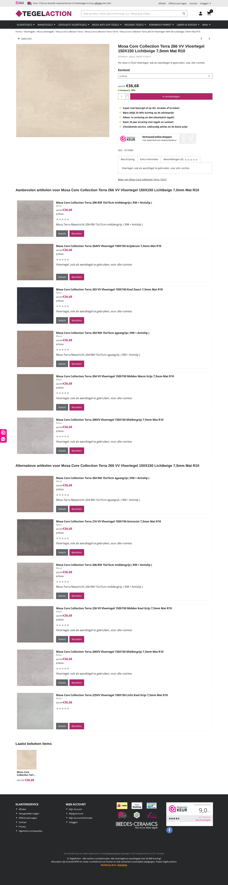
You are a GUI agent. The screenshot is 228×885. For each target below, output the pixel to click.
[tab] (127, 159)
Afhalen (162, 3)
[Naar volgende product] (209, 38)
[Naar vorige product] (201, 38)
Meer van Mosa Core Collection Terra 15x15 (142, 179)
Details (62, 233)
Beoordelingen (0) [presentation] (173, 159)
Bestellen (77, 233)
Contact (193, 3)
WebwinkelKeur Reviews (117, 853)
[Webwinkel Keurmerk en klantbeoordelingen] (157, 139)
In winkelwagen (171, 96)
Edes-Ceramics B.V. (114, 871)
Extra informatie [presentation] (149, 159)
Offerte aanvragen (178, 3)
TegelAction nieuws (114, 868)
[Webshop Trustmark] (20, 3)
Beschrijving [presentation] (128, 159)
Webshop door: (114, 864)
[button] (200, 13)
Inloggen (204, 3)
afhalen (98, 3)
